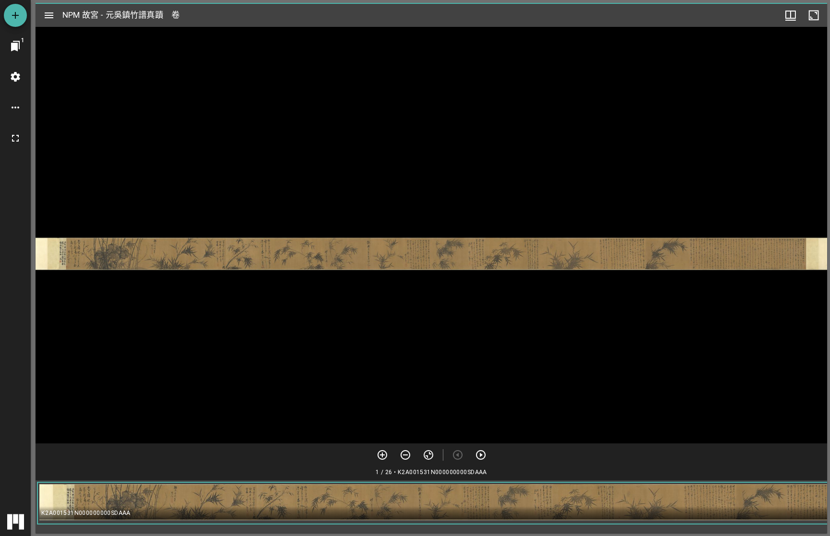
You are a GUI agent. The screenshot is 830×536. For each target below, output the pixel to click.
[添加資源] (15, 15)
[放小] (405, 454)
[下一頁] (480, 454)
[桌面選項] (15, 107)
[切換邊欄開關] (49, 15)
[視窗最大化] (813, 15)
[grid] (431, 506)
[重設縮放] (428, 454)
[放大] (382, 454)
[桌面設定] (15, 76)
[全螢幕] (15, 138)
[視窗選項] (790, 15)
